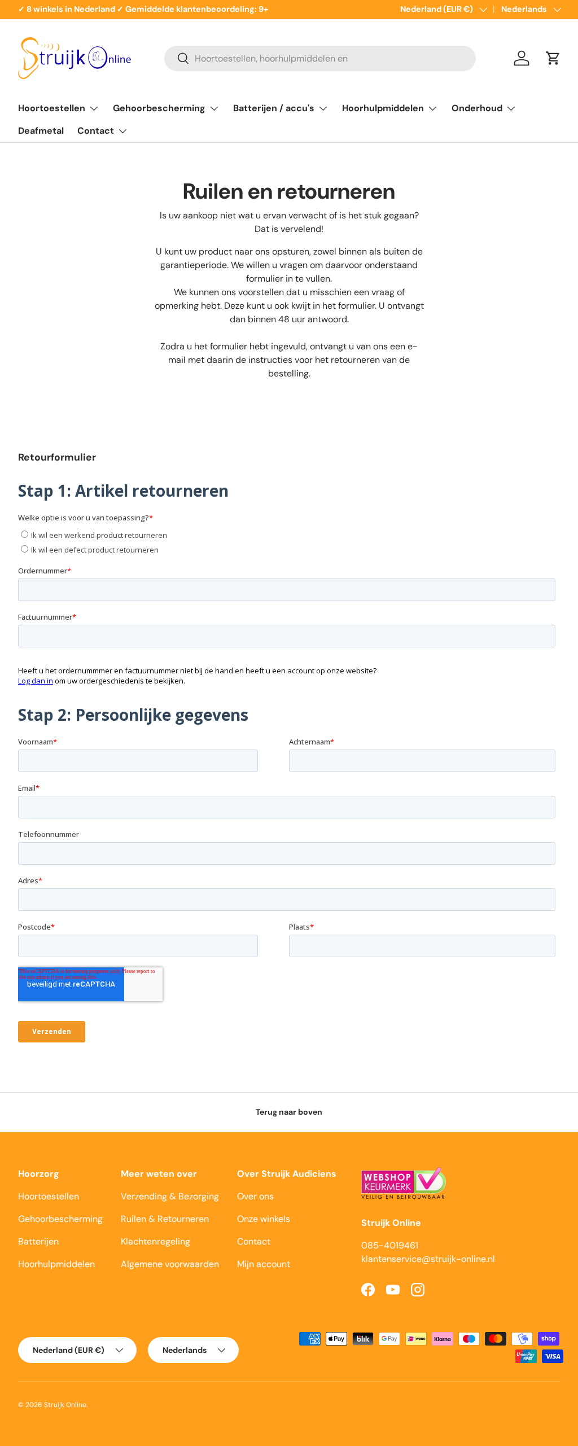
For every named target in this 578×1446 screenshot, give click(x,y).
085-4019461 (389, 1245)
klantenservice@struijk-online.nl (428, 1259)
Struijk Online (65, 1404)
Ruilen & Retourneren (165, 1219)
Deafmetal (41, 131)
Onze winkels (263, 1219)
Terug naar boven (289, 1112)
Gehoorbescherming (60, 1219)
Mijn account (263, 1264)
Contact (253, 1241)
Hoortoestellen (48, 1196)
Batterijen (38, 1241)
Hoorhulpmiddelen (56, 1264)
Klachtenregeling (155, 1241)
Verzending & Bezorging (170, 1196)
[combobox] (319, 58)
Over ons (255, 1196)
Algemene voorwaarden (170, 1264)
